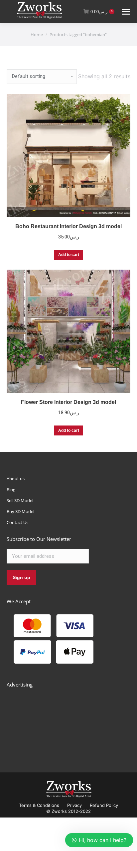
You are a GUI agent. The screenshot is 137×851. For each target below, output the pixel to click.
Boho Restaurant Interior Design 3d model (68, 226)
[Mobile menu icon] (125, 11)
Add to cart (68, 254)
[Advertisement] (56, 722)
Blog (11, 489)
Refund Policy (104, 805)
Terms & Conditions (39, 805)
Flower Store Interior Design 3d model (68, 402)
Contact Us (17, 522)
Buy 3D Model (20, 511)
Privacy (74, 805)
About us (16, 479)
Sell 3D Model (20, 500)
